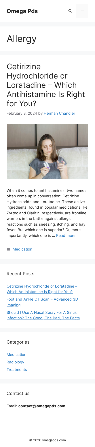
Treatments (17, 369)
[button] (70, 11)
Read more (66, 235)
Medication (22, 249)
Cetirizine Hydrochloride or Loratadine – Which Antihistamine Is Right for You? (46, 85)
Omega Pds (22, 11)
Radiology (15, 362)
